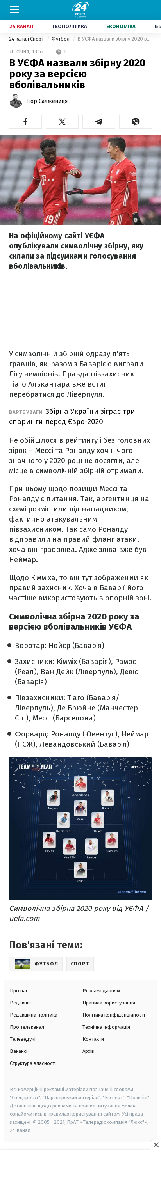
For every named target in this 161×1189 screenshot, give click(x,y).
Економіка (121, 26)
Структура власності (33, 1063)
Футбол (61, 38)
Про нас (19, 991)
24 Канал (21, 26)
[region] (80, 1170)
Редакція (20, 1003)
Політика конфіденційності (113, 1015)
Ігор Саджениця (47, 101)
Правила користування (108, 1003)
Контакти (93, 1039)
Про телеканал (27, 1027)
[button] (25, 122)
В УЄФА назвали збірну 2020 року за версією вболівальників (114, 38)
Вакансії (19, 1051)
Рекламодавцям (101, 991)
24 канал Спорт (27, 38)
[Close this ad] (155, 1144)
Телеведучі (23, 1039)
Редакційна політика (33, 1015)
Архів (88, 1051)
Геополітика (69, 26)
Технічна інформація (106, 1027)
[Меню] (14, 9)
